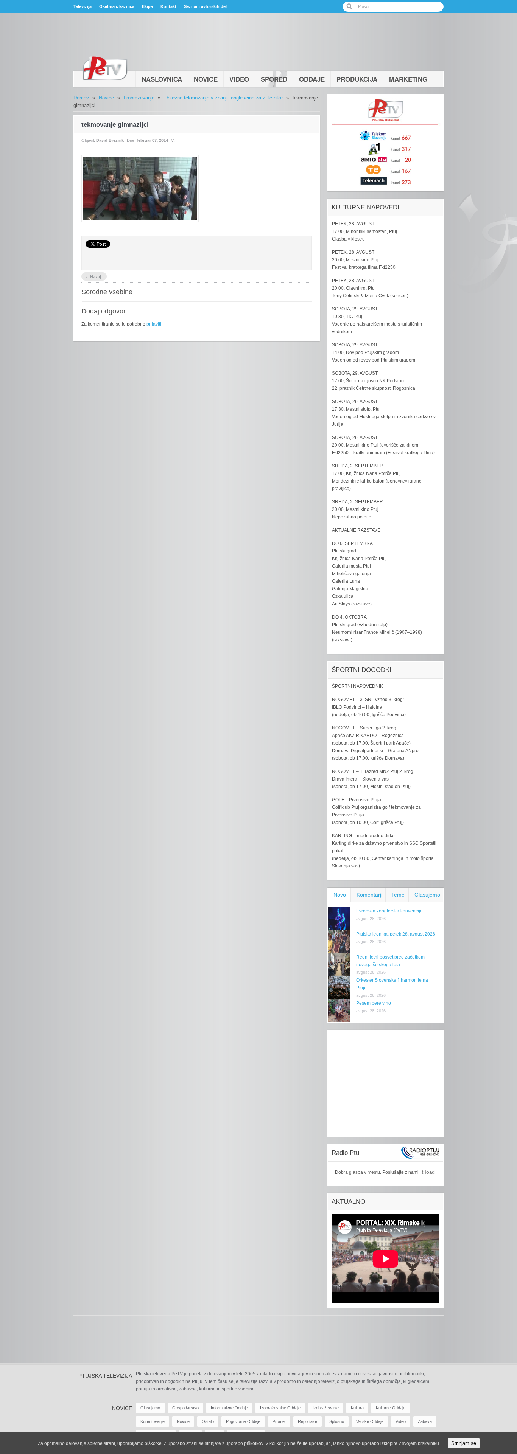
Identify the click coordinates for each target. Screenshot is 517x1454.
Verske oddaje (369, 1421)
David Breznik (110, 140)
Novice (206, 79)
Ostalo (208, 1421)
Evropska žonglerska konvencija (389, 911)
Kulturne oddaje (390, 1408)
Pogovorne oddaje (243, 1421)
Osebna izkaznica (116, 6)
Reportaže (307, 1421)
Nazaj (93, 276)
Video (239, 79)
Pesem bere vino (373, 1003)
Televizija (82, 6)
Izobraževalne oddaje (280, 1408)
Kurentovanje (152, 1421)
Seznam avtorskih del (205, 6)
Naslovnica (162, 79)
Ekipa (147, 6)
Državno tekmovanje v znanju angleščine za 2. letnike (223, 98)
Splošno (336, 1421)
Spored (274, 79)
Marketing (408, 79)
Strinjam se (463, 1443)
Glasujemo (427, 895)
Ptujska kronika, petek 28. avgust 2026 (395, 934)
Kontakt (168, 6)
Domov (81, 98)
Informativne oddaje (229, 1408)
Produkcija (356, 79)
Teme (398, 895)
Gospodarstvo (185, 1408)
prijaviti (153, 324)
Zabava (425, 1421)
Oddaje (312, 79)
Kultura (357, 1408)
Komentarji (369, 895)
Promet (279, 1421)
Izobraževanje (139, 98)
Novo (339, 895)
